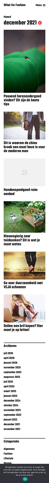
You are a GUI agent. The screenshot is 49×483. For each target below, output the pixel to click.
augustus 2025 (12, 377)
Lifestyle (8, 458)
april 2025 (9, 386)
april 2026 (9, 358)
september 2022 (12, 415)
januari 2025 (10, 396)
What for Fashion (14, 5)
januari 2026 (10, 363)
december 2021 (12, 424)
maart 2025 (10, 391)
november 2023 (12, 410)
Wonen (8, 463)
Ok (25, 479)
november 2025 (12, 367)
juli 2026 (8, 353)
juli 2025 (8, 382)
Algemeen (9, 449)
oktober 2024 (11, 405)
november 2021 (12, 429)
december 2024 (12, 401)
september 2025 (12, 372)
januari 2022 (10, 419)
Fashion (8, 454)
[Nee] (45, 473)
